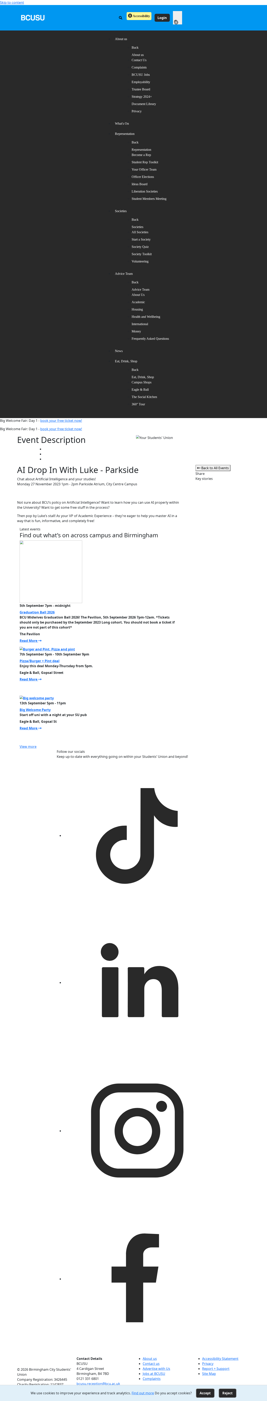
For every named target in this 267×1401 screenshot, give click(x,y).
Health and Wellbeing (146, 316)
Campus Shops (141, 382)
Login (162, 17)
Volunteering (140, 261)
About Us (138, 295)
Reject (227, 1393)
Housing (137, 309)
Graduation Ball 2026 (37, 612)
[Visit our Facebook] (136, 1279)
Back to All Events (214, 468)
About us (138, 55)
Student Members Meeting (149, 198)
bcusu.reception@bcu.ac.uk (98, 1383)
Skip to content (12, 2)
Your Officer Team (144, 169)
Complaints (139, 67)
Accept (205, 1393)
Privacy (137, 111)
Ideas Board (139, 184)
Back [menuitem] (135, 47)
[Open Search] (120, 17)
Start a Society (141, 239)
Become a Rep (141, 155)
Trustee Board (141, 89)
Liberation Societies (145, 191)
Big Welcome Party (35, 709)
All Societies (140, 232)
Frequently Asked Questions (150, 338)
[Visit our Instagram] (136, 1130)
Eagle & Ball (140, 389)
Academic (138, 302)
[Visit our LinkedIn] (136, 982)
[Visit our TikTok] (136, 835)
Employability (141, 82)
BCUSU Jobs (141, 74)
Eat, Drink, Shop (143, 377)
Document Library (144, 104)
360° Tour (138, 404)
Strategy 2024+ (142, 96)
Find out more (143, 1393)
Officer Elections (143, 177)
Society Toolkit (142, 254)
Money (136, 331)
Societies (137, 227)
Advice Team (140, 289)
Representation (141, 149)
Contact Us (139, 60)
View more (28, 746)
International (140, 324)
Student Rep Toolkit (145, 162)
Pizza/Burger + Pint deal (39, 661)
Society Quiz (140, 247)
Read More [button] (29, 640)
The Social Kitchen (144, 397)
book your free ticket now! (61, 420)
